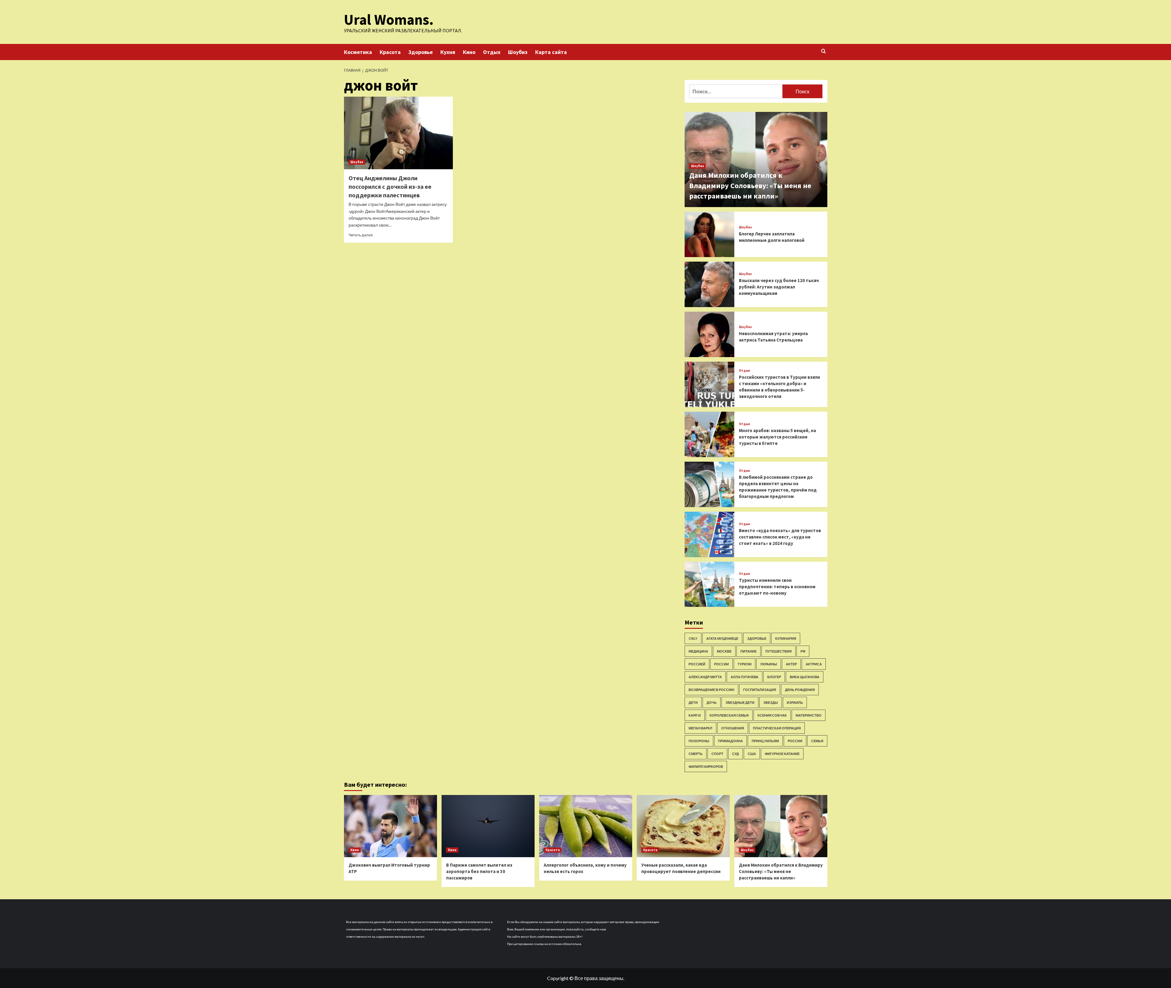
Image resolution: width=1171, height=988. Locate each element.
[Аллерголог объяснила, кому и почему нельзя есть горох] (585, 826)
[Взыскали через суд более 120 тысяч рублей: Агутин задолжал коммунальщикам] (710, 284)
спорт (717, 754)
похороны (699, 741)
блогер (774, 677)
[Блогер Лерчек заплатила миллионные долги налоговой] (710, 234)
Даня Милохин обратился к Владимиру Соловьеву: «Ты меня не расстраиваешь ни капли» (750, 185)
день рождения (800, 690)
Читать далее (361, 235)
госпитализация (759, 690)
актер (791, 664)
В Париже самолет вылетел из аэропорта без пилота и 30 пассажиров (479, 871)
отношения (732, 728)
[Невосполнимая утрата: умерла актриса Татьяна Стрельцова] (710, 334)
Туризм (744, 664)
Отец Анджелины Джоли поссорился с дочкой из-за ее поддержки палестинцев (390, 186)
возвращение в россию (711, 690)
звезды (770, 702)
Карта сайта (551, 51)
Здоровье (420, 51)
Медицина (698, 651)
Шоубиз (518, 51)
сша (752, 754)
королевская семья (729, 715)
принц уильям (765, 741)
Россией (697, 664)
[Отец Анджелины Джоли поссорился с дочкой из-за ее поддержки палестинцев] (398, 133)
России (721, 664)
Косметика (358, 51)
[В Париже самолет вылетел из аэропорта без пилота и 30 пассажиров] (488, 826)
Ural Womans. (389, 19)
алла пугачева (744, 677)
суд (735, 754)
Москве (724, 651)
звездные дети (739, 702)
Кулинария (785, 638)
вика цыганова (804, 677)
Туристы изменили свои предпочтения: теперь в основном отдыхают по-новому (777, 586)
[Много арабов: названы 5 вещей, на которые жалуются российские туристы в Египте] (710, 434)
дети (693, 702)
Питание (748, 651)
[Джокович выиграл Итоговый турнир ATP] (390, 826)
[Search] (823, 51)
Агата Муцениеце (722, 638)
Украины (768, 664)
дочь (712, 702)
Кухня (447, 51)
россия (795, 741)
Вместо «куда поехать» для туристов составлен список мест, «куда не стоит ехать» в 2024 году (780, 537)
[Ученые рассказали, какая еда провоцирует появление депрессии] (683, 826)
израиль (795, 702)
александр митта (705, 677)
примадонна (730, 741)
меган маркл (700, 728)
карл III (695, 715)
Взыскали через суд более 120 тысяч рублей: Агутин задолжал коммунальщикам (779, 286)
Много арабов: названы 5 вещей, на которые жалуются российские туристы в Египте (777, 437)
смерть (696, 754)
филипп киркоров (706, 766)
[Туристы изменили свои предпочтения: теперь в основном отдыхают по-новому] (710, 584)
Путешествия (778, 651)
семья (817, 741)
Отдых (491, 51)
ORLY (693, 638)
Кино (469, 51)
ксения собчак (772, 715)
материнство (809, 715)
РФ (802, 651)
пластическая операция (777, 728)
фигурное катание (782, 754)
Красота (390, 51)
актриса (814, 664)
